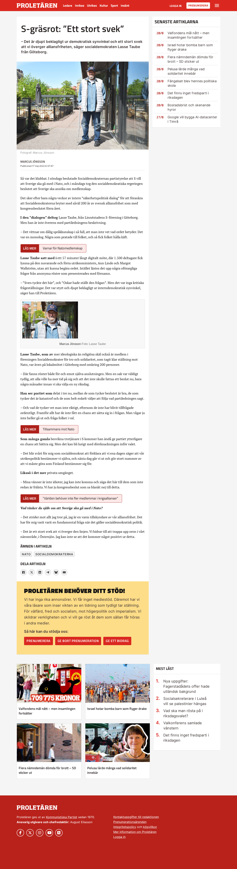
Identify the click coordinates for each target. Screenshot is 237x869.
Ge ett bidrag (117, 640)
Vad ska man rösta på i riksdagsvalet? (183, 713)
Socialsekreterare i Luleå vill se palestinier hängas (184, 701)
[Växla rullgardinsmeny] (217, 5)
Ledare (67, 5)
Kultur (104, 5)
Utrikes (92, 5)
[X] (32, 572)
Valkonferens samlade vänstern (182, 725)
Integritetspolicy (124, 827)
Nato (26, 554)
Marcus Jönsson (32, 161)
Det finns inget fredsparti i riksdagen (186, 738)
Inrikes (79, 5)
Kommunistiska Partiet (61, 817)
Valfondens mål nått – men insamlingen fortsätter (47, 711)
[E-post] (64, 572)
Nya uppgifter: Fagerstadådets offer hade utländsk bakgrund (186, 686)
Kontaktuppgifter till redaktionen (136, 817)
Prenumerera (198, 5)
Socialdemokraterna (54, 554)
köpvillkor (150, 827)
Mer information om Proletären (134, 832)
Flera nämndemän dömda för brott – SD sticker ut (47, 770)
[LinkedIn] (40, 572)
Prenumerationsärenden (129, 822)
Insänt (125, 5)
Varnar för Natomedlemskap (62, 248)
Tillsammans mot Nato (58, 429)
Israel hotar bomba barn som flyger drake (117, 708)
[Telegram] (48, 572)
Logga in (176, 6)
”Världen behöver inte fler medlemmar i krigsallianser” (80, 498)
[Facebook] (23, 572)
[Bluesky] (56, 572)
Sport (114, 5)
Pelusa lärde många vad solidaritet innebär (111, 770)
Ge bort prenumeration (78, 640)
